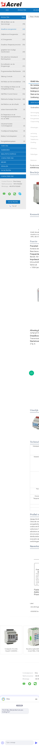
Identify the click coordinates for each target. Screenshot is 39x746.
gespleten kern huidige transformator (13, 51)
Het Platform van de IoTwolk (13, 104)
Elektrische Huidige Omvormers (13, 99)
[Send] (36, 743)
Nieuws (3, 162)
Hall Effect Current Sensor (13, 94)
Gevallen (4, 166)
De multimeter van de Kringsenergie (13, 65)
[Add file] (2, 743)
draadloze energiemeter (13, 29)
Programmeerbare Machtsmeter (13, 71)
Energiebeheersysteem (13, 141)
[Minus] (36, 699)
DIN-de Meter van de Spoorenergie (13, 23)
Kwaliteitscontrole (8, 154)
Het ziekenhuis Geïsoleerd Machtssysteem (13, 58)
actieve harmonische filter (13, 109)
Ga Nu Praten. (6, 170)
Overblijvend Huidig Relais (13, 131)
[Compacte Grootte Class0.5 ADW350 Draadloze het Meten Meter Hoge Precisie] (11, 637)
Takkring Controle (13, 76)
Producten (22, 10)
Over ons (4, 146)
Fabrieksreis (5, 150)
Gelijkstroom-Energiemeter (13, 34)
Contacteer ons (7, 158)
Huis (7, 10)
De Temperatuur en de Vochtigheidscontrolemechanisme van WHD (13, 116)
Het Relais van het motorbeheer (13, 81)
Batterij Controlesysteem (13, 136)
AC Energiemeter (13, 39)
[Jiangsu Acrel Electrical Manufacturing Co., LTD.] (4, 194)
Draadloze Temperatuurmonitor (13, 44)
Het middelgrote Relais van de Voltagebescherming (13, 88)
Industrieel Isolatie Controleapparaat (13, 125)
